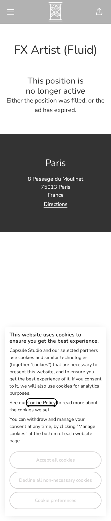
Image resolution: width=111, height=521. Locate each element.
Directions (55, 204)
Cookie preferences (55, 500)
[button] (99, 12)
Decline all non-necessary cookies (55, 480)
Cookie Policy (41, 402)
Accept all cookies (55, 460)
